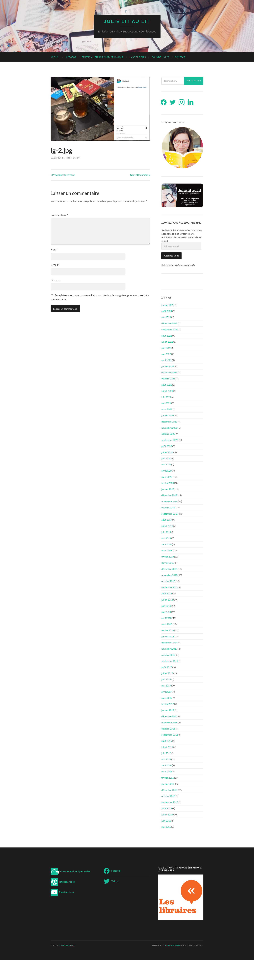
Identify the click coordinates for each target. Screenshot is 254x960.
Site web (55, 280)
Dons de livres (160, 57)
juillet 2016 (167, 747)
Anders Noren (171, 945)
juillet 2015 (167, 814)
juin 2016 (166, 753)
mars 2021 (166, 409)
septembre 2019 (169, 513)
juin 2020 (166, 458)
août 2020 (166, 446)
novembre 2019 (169, 501)
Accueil (55, 57)
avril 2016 (166, 765)
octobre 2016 (168, 728)
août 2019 (166, 519)
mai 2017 (166, 685)
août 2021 (166, 384)
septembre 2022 (169, 329)
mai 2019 (166, 538)
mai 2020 (166, 464)
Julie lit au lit (127, 21)
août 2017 (166, 667)
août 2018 (166, 593)
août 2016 (166, 740)
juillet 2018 (167, 599)
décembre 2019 (169, 495)
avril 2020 (166, 470)
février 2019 (167, 556)
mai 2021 (166, 403)
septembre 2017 (169, 661)
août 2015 (166, 808)
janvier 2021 (167, 415)
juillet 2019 (167, 525)
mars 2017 (166, 697)
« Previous (63, 174)
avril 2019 (166, 544)
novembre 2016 (169, 722)
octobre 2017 (168, 654)
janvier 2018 (167, 636)
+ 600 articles (137, 57)
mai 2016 (166, 759)
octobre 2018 (168, 581)
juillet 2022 (167, 341)
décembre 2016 (169, 716)
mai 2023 (166, 317)
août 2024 (166, 311)
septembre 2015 (169, 802)
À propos (71, 57)
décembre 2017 (169, 642)
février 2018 (167, 630)
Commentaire (59, 215)
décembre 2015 (169, 790)
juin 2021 (166, 397)
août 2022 (166, 335)
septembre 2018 (169, 587)
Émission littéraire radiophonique (102, 57)
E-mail (55, 264)
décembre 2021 (169, 372)
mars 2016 (166, 771)
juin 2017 (166, 679)
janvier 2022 (167, 366)
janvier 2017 (167, 710)
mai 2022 (166, 354)
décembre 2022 (169, 323)
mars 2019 (166, 550)
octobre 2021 (168, 378)
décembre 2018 (169, 568)
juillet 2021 (167, 390)
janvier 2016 (167, 783)
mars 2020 (166, 476)
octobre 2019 (168, 507)
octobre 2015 (168, 796)
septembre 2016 (169, 734)
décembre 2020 (169, 421)
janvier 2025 (167, 304)
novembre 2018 (169, 575)
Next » (140, 174)
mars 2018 (166, 624)
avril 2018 (166, 618)
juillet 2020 (167, 452)
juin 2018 (166, 605)
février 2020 (167, 483)
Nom (54, 249)
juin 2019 (166, 532)
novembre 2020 (169, 427)
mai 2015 (166, 826)
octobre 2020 (168, 433)
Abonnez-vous (171, 255)
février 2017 (167, 703)
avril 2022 (166, 360)
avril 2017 (166, 691)
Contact (180, 57)
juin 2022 (166, 347)
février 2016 (167, 777)
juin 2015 (166, 820)
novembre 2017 (169, 648)
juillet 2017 (167, 673)
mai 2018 (166, 611)
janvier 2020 (167, 489)
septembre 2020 (169, 440)
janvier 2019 (167, 562)
